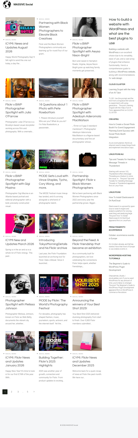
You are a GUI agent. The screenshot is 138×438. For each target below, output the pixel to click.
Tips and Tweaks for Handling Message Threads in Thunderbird (122, 162)
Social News (10, 39)
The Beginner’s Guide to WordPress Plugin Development (119, 266)
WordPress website (126, 72)
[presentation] (20, 27)
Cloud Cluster (117, 84)
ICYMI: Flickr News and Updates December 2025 (84, 361)
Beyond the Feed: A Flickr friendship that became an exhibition (86, 244)
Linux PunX (115, 192)
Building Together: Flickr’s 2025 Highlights (51, 361)
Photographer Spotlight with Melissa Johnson (20, 304)
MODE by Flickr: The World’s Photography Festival (53, 304)
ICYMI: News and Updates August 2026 (16, 47)
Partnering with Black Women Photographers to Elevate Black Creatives (53, 30)
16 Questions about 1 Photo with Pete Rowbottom (53, 108)
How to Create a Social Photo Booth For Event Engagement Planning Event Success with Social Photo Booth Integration (122, 130)
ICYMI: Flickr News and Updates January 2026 (17, 361)
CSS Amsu (114, 119)
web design (117, 78)
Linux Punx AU (116, 154)
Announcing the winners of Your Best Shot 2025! (86, 304)
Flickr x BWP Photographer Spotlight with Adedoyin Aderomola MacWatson (86, 112)
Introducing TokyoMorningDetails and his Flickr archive (53, 244)
